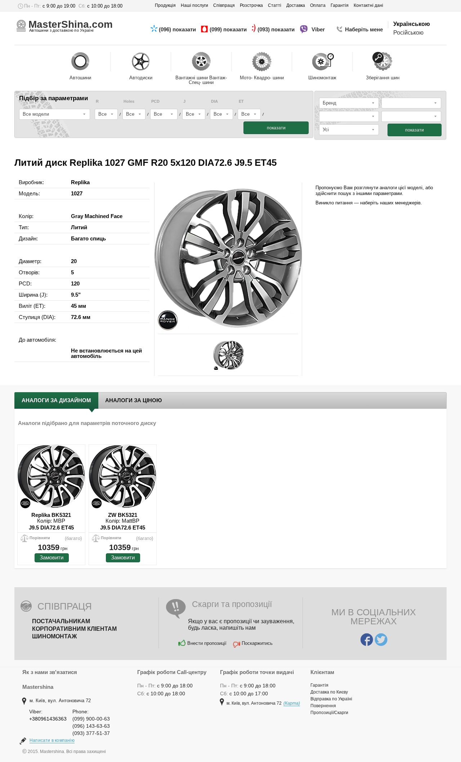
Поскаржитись (257, 643)
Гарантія (319, 685)
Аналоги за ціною (133, 400)
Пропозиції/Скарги (329, 712)
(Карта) (291, 703)
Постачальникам (61, 621)
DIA (214, 101)
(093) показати (277, 29)
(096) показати (178, 29)
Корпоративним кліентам (74, 629)
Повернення (323, 705)
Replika (80, 182)
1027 (76, 193)
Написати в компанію (52, 740)
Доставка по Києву (329, 692)
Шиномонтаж (54, 636)
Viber (319, 29)
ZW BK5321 (122, 515)
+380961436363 (48, 719)
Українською (411, 24)
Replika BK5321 (51, 515)
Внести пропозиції (207, 643)
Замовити (51, 557)
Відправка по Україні (331, 698)
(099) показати (229, 29)
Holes (129, 101)
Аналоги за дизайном (56, 400)
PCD (155, 101)
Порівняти (40, 538)
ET (241, 101)
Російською (408, 33)
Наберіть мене (364, 29)
